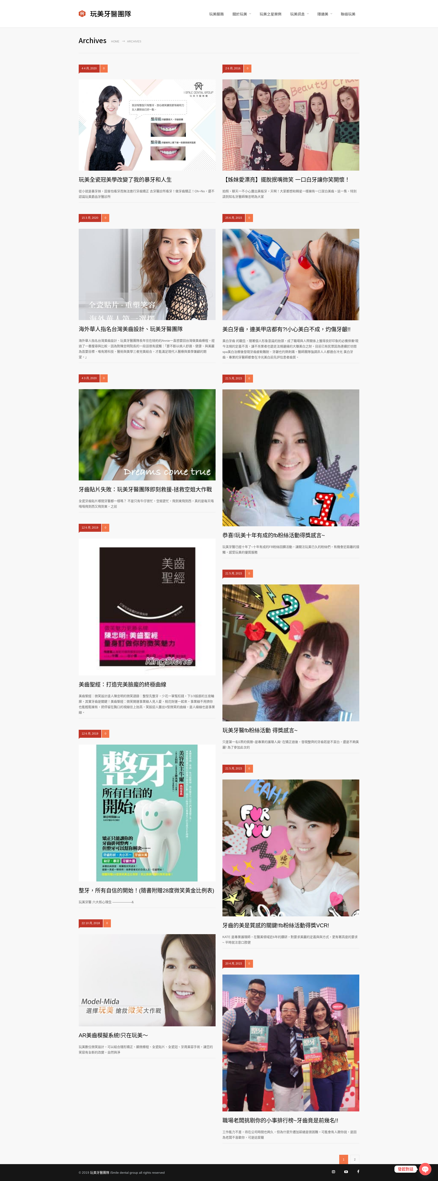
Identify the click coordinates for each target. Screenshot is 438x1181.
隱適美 (322, 14)
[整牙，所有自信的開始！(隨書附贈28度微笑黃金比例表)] (147, 813)
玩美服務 (216, 14)
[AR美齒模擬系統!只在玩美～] (147, 980)
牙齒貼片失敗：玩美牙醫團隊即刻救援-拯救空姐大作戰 (145, 489)
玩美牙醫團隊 (99, 1172)
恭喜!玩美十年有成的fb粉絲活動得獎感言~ (273, 535)
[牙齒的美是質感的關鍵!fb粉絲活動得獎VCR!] (290, 848)
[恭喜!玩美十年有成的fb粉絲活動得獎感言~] (290, 457)
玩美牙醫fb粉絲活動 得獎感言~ (259, 730)
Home (115, 41)
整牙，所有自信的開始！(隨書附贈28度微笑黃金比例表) (146, 890)
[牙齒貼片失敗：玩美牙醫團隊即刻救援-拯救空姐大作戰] (147, 434)
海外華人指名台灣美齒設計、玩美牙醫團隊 (131, 329)
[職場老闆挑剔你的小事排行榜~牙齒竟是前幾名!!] (290, 1043)
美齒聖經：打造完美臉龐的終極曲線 (122, 684)
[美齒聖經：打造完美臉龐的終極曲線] (147, 607)
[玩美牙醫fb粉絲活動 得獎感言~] (290, 652)
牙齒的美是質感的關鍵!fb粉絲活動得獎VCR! (275, 925)
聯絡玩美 (348, 14)
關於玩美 (239, 14)
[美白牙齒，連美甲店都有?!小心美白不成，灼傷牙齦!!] (290, 274)
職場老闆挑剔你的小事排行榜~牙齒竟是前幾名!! (280, 1120)
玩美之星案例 (271, 14)
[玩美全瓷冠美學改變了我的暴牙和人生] (147, 125)
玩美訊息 (297, 14)
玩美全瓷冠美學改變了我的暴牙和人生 (125, 180)
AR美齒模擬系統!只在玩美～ (113, 1035)
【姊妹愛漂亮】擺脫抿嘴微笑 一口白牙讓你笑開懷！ (286, 180)
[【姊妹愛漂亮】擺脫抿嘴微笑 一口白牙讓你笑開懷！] (290, 125)
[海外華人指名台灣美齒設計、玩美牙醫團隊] (147, 274)
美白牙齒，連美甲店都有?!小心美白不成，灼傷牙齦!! (286, 329)
